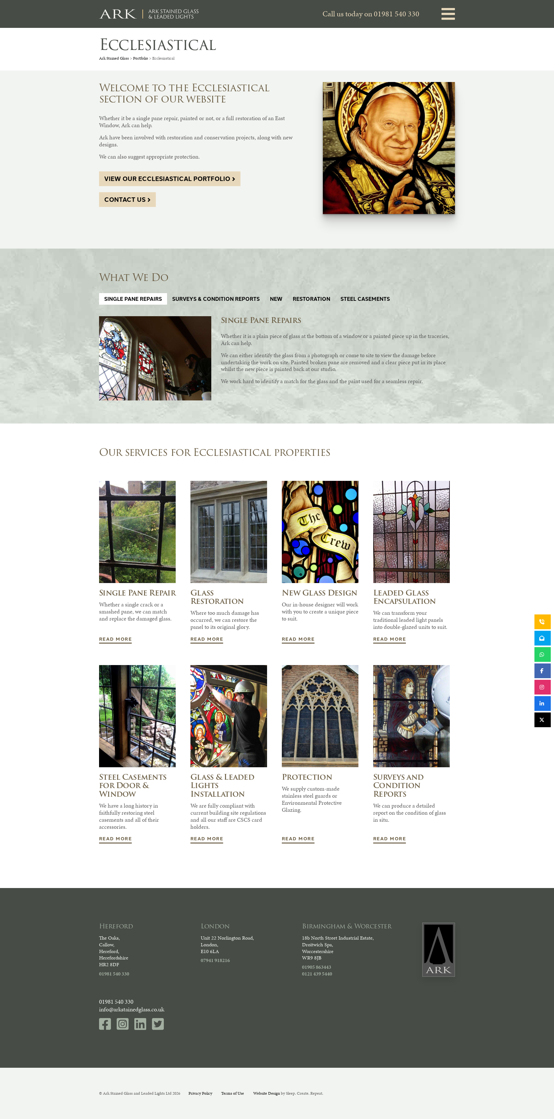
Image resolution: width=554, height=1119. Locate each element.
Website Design (266, 1093)
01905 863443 (316, 967)
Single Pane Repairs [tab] (133, 298)
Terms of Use (232, 1093)
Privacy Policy (200, 1093)
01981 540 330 (396, 13)
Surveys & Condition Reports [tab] (216, 298)
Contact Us (125, 199)
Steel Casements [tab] (365, 298)
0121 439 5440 (317, 973)
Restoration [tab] (311, 298)
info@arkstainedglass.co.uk (131, 1009)
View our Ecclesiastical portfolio (167, 178)
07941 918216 (215, 960)
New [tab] (276, 298)
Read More (115, 638)
